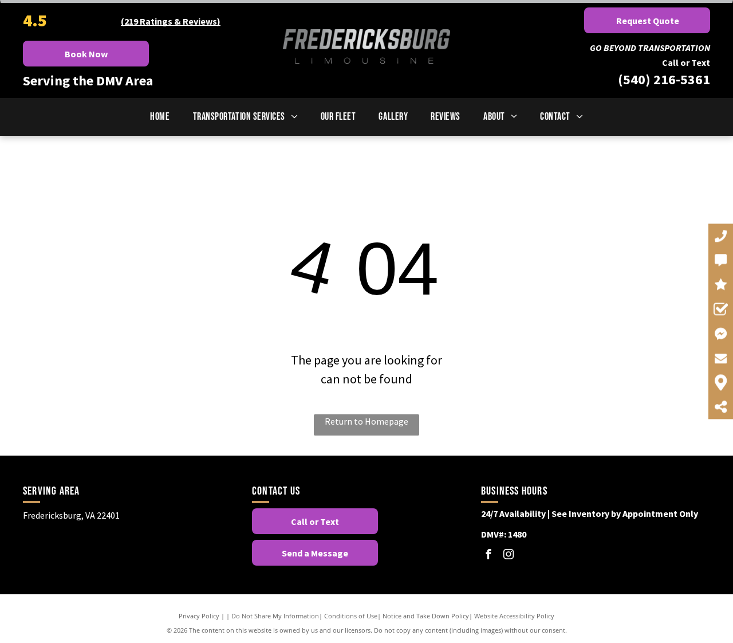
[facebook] (488, 555)
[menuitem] (160, 116)
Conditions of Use (350, 615)
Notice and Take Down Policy (426, 615)
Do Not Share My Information (275, 615)
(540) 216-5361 (664, 79)
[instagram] (508, 555)
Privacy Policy (199, 615)
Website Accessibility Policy (514, 615)
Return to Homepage (366, 421)
